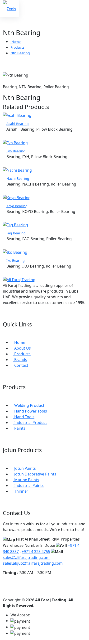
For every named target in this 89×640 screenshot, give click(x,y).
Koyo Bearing (17, 206)
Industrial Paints (28, 485)
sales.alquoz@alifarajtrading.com (33, 563)
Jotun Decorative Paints (34, 474)
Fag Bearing (16, 233)
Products (17, 47)
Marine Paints (26, 479)
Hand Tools (23, 416)
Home (15, 41)
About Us (22, 348)
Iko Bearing (15, 260)
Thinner (20, 491)
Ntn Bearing (20, 53)
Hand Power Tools (30, 411)
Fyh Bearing (15, 151)
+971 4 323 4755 (36, 551)
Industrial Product (30, 422)
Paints (19, 428)
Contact (20, 365)
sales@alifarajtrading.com (26, 557)
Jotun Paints (24, 468)
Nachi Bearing (17, 178)
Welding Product (28, 405)
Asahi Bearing (17, 123)
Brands (20, 359)
